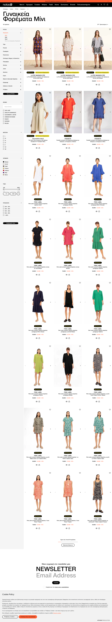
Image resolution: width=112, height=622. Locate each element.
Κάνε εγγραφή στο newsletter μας (56, 564)
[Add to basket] (39, 84)
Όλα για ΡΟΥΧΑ (10, 94)
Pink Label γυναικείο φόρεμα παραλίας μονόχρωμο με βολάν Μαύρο (67, 331)
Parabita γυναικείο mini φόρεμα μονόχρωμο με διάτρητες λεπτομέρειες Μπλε (97, 141)
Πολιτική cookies (57, 613)
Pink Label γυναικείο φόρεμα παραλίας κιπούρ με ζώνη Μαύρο (38, 267)
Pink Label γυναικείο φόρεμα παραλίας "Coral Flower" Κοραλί (38, 521)
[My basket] (107, 4)
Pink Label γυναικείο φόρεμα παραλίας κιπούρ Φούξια (68, 267)
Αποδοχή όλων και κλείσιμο (27, 616)
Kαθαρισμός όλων (10, 223)
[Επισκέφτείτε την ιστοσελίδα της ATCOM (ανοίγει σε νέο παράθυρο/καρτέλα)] (103, 620)
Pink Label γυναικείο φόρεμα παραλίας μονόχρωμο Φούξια (67, 204)
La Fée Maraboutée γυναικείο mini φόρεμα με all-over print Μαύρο (98, 77)
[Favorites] (104, 4)
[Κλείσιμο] (108, 1)
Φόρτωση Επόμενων (68, 545)
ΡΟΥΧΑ (16, 9)
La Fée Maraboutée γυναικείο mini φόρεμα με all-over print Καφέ (38, 77)
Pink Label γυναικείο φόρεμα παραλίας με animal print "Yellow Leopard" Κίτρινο (98, 521)
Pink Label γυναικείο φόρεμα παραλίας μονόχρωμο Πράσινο (97, 267)
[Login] (101, 4)
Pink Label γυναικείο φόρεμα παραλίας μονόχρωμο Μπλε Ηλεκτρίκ (97, 204)
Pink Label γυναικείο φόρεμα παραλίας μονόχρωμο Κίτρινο (37, 394)
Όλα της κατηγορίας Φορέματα (12, 41)
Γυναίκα (11, 9)
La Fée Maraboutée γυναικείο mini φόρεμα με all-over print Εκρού (68, 77)
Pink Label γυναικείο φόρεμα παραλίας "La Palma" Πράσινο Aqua (67, 458)
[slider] (3, 189)
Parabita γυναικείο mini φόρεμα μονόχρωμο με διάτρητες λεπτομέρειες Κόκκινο (67, 141)
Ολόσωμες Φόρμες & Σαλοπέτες (11, 58)
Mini (6, 35)
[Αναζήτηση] (98, 4)
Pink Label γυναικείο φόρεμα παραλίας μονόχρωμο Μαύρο (67, 394)
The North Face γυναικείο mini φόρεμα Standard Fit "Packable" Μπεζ (37, 141)
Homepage (5, 9)
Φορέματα (22, 9)
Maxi (6, 39)
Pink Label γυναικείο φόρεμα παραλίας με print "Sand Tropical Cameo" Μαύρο (97, 394)
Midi (6, 37)
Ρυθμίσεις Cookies (9, 616)
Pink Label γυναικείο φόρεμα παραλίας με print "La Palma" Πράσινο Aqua (97, 458)
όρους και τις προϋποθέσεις (62, 587)
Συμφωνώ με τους (57, 587)
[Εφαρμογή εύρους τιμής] (18, 193)
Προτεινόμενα (103, 24)
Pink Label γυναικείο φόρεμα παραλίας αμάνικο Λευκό (37, 204)
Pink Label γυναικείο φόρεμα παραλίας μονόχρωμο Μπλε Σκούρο (37, 331)
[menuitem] (22, 4)
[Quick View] (36, 84)
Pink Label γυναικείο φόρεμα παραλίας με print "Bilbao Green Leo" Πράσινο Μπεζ (37, 458)
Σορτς (4, 75)
